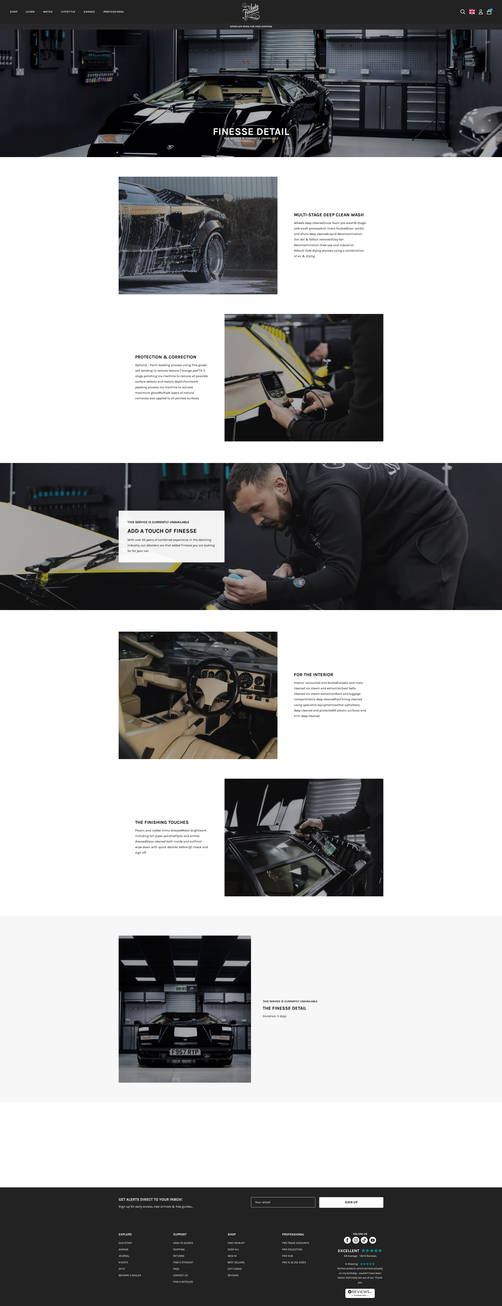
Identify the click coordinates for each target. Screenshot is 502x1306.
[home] (251, 12)
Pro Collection (292, 1249)
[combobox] (397, 11)
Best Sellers (236, 1262)
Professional (293, 1234)
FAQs (176, 1268)
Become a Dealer (130, 1275)
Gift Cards (235, 1268)
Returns (178, 1255)
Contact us (180, 1275)
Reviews (233, 1275)
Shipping (179, 1249)
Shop (232, 1234)
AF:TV (122, 1268)
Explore (125, 1234)
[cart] (489, 12)
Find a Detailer (183, 1281)
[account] (481, 11)
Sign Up (351, 1202)
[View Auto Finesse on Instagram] (355, 1242)
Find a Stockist (183, 1262)
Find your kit (236, 1242)
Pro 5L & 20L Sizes (294, 1262)
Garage (123, 1249)
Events (123, 1262)
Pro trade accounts (295, 1242)
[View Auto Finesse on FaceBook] (347, 1242)
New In (232, 1255)
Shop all (233, 1249)
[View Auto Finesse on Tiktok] (364, 1242)
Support (180, 1234)
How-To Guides (183, 1242)
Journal (124, 1255)
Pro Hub (287, 1255)
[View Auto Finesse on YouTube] (372, 1242)
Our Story (125, 1242)
